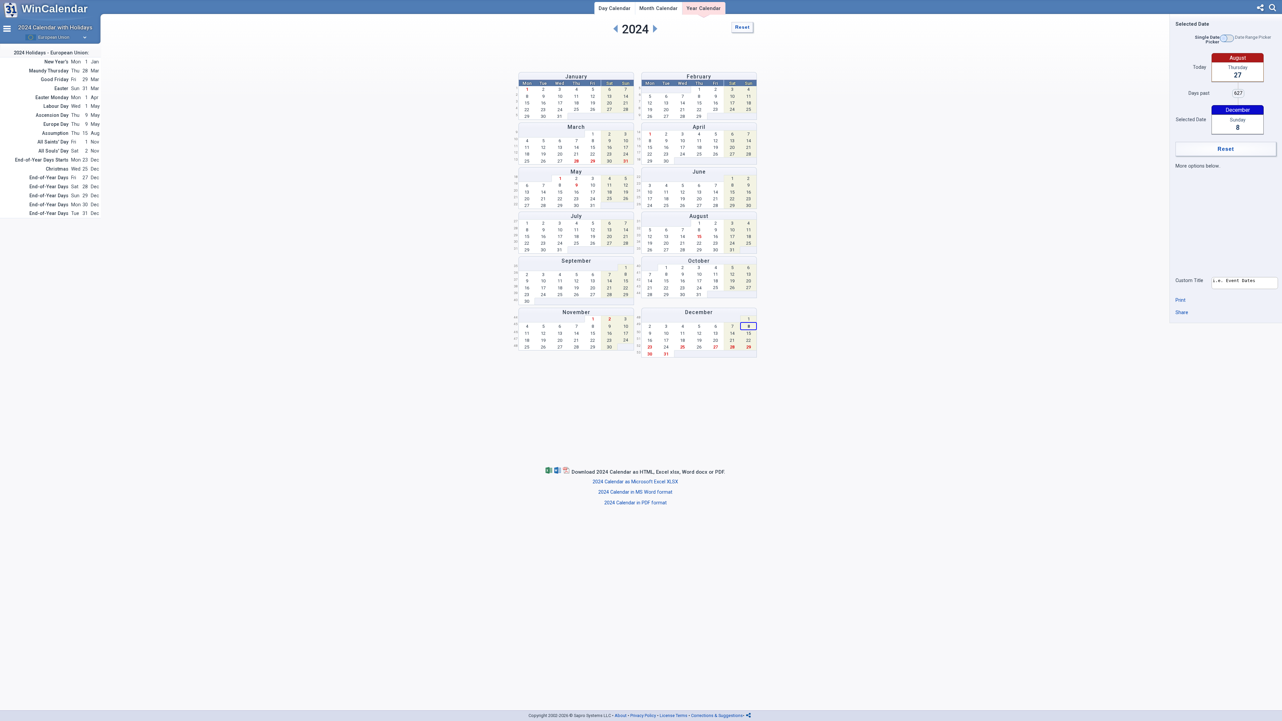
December (699, 312)
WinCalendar (54, 9)
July (576, 216)
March (576, 127)
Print (1181, 300)
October (699, 261)
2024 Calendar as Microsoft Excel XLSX (635, 482)
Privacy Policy (643, 715)
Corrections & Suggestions (717, 715)
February (699, 76)
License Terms (673, 715)
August (698, 216)
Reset (742, 27)
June (699, 172)
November (576, 312)
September (576, 261)
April (699, 127)
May (576, 172)
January (576, 76)
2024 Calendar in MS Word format (635, 492)
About (621, 715)
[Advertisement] (635, 52)
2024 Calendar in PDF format (635, 503)
